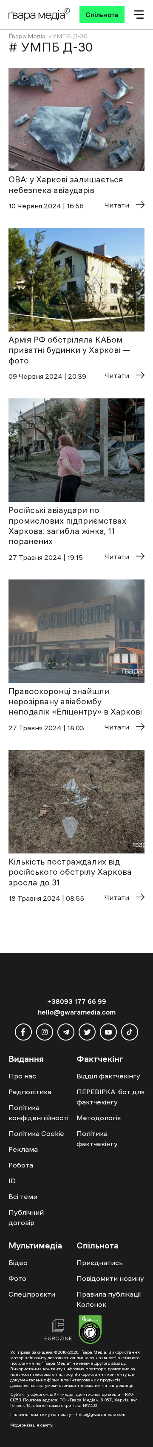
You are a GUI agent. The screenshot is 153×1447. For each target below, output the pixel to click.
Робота (20, 1165)
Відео (18, 1262)
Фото (17, 1278)
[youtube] (108, 1032)
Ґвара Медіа (26, 36)
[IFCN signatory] (90, 1330)
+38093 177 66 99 (76, 1001)
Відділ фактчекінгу (108, 1075)
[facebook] (23, 1032)
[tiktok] (129, 1032)
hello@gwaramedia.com (77, 1012)
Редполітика (29, 1091)
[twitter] (87, 1032)
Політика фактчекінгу (97, 1138)
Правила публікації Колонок (108, 1299)
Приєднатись (99, 1262)
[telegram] (65, 1032)
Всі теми (22, 1196)
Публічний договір (26, 1217)
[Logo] (39, 14)
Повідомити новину (110, 1278)
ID (12, 1180)
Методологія (98, 1117)
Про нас (22, 1075)
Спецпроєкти (31, 1294)
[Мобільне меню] (139, 14)
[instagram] (44, 1032)
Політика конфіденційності (38, 1112)
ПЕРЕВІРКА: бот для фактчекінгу (110, 1096)
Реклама (23, 1149)
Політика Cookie (36, 1133)
